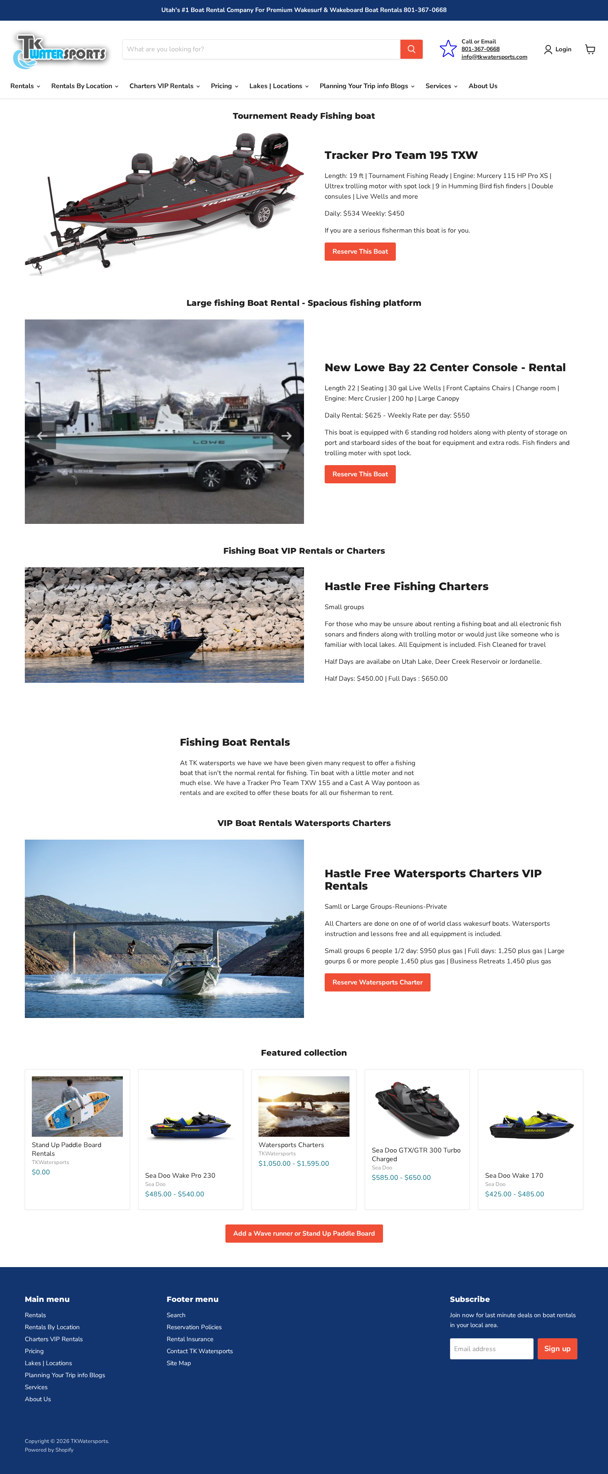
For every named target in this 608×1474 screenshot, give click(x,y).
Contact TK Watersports (200, 1351)
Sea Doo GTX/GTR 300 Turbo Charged (416, 1155)
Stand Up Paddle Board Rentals (66, 1149)
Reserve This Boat (360, 251)
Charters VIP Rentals (162, 86)
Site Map (179, 1363)
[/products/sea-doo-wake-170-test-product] (530, 1121)
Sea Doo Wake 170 (514, 1175)
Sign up (557, 1349)
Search (176, 1315)
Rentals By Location (82, 86)
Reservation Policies (194, 1327)
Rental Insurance (190, 1339)
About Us (483, 86)
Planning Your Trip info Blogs (365, 86)
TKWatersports (50, 1162)
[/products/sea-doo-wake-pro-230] (190, 1121)
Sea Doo (155, 1184)
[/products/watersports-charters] (304, 1106)
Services (439, 86)
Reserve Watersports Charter (378, 982)
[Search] (411, 49)
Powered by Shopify (49, 1450)
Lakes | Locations (276, 86)
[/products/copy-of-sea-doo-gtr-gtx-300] (417, 1109)
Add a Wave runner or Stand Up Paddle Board (304, 1233)
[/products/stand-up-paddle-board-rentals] (77, 1106)
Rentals (23, 86)
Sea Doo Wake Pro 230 (180, 1175)
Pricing (222, 86)
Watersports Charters (291, 1145)
